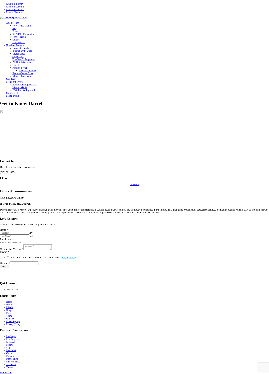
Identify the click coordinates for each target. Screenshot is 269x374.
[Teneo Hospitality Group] (13, 17)
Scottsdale (11, 364)
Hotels (9, 304)
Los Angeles (12, 339)
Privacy (4, 252)
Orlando (10, 353)
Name (4, 229)
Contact (10, 318)
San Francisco (13, 361)
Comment (5, 263)
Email (4, 239)
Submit (4, 266)
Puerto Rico (12, 358)
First (31, 232)
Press (8, 313)
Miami (9, 344)
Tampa (9, 367)
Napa (9, 347)
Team (9, 315)
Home (9, 301)
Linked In (134, 184)
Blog (8, 310)
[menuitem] (137, 33)
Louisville (11, 342)
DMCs (9, 307)
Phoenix (10, 356)
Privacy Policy (69, 257)
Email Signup (13, 321)
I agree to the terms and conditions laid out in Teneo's (42, 257)
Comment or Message (11, 249)
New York (11, 350)
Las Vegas (11, 336)
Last (31, 236)
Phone (3, 242)
